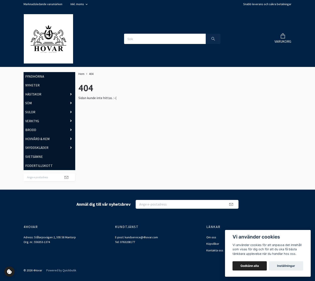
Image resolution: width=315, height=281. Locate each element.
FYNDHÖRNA (34, 76)
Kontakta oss (214, 250)
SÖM (28, 103)
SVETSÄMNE (34, 156)
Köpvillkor (212, 244)
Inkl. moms (77, 4)
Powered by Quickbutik (61, 270)
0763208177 (127, 242)
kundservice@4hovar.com (141, 237)
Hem (81, 74)
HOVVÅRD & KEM (37, 139)
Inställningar (286, 265)
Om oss (211, 237)
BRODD (30, 130)
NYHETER (32, 85)
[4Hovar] (48, 38)
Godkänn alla (249, 265)
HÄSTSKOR (33, 94)
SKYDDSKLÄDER (36, 147)
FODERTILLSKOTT (39, 165)
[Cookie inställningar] (9, 271)
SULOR (30, 112)
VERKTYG (32, 121)
